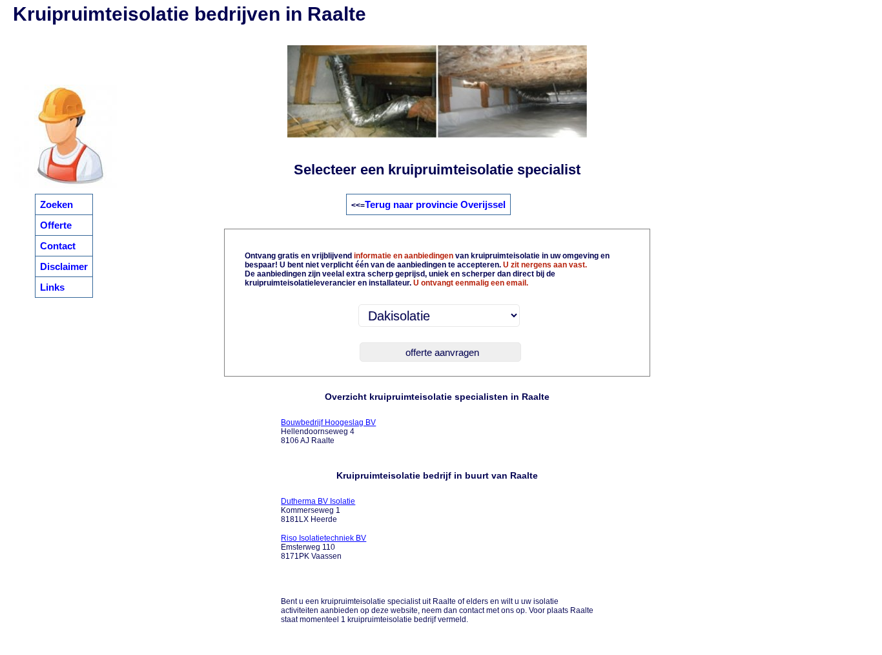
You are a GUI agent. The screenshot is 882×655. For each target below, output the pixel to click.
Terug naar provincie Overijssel (435, 204)
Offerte (56, 225)
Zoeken (56, 204)
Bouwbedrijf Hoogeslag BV (328, 422)
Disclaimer (64, 266)
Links (52, 287)
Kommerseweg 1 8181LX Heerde (318, 510)
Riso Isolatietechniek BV (323, 538)
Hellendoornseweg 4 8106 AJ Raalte (328, 431)
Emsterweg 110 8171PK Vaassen (323, 547)
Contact (58, 245)
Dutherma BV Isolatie (318, 501)
